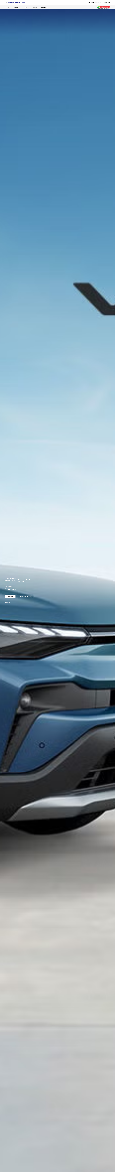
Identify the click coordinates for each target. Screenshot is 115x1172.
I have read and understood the (16, 1170)
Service (35, 7)
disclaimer (23, 1170)
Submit (105, 1167)
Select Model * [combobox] (19, 1167)
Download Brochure (25, 596)
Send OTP (75, 1167)
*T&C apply (7, 602)
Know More (10, 596)
